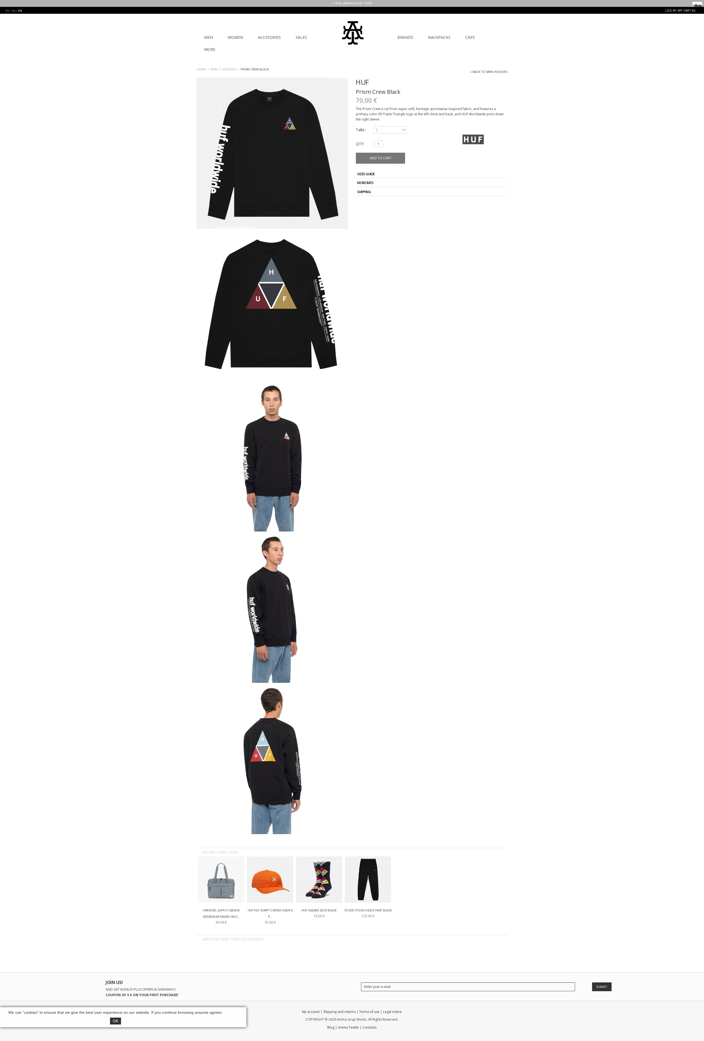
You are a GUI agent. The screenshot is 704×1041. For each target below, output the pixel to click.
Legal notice (392, 1011)
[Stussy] (697, 4)
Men (214, 69)
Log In (670, 10)
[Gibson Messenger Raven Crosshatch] (221, 879)
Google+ (496, 204)
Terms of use (369, 1011)
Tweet (484, 204)
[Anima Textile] (353, 29)
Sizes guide (366, 174)
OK (115, 1021)
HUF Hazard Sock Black (319, 910)
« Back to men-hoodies (488, 72)
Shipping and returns (339, 1011)
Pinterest (503, 204)
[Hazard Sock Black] (319, 879)
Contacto (369, 1027)
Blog (330, 1027)
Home (201, 69)
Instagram (494, 1012)
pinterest (504, 1012)
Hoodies (229, 69)
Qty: (360, 143)
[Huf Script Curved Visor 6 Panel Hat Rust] (270, 879)
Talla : (361, 129)
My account (311, 1011)
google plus (484, 1012)
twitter (475, 1012)
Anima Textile (348, 1027)
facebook (465, 1012)
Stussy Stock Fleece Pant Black (368, 910)
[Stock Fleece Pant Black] (367, 879)
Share (490, 204)
